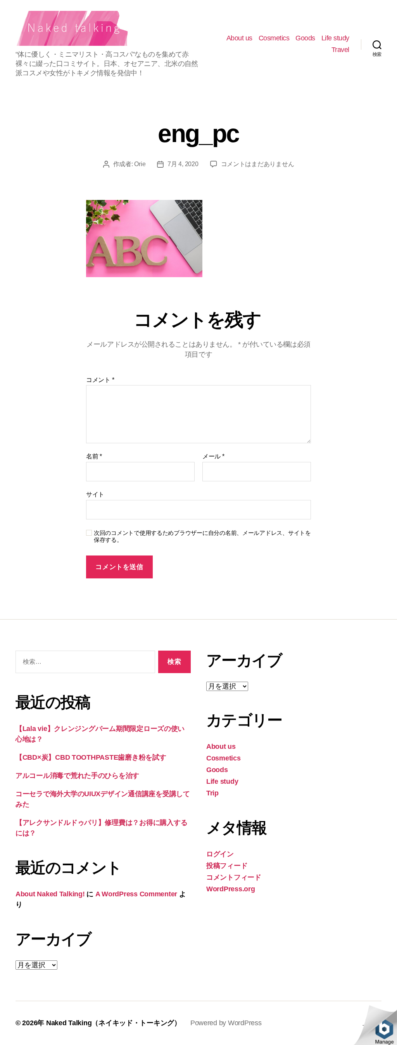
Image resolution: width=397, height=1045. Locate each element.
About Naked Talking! (50, 894)
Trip (212, 793)
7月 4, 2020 (182, 164)
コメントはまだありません (257, 164)
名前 (94, 456)
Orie (139, 164)
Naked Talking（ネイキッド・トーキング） (113, 1023)
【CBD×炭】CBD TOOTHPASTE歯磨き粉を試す (91, 757)
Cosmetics (274, 38)
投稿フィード (226, 866)
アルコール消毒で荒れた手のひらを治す (77, 775)
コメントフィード (233, 877)
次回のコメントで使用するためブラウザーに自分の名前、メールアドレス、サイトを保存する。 (202, 536)
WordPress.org (230, 889)
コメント (100, 380)
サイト (95, 494)
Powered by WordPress (226, 1023)
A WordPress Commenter (136, 894)
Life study (335, 38)
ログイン (220, 854)
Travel (340, 50)
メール (213, 456)
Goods (305, 38)
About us (239, 38)
